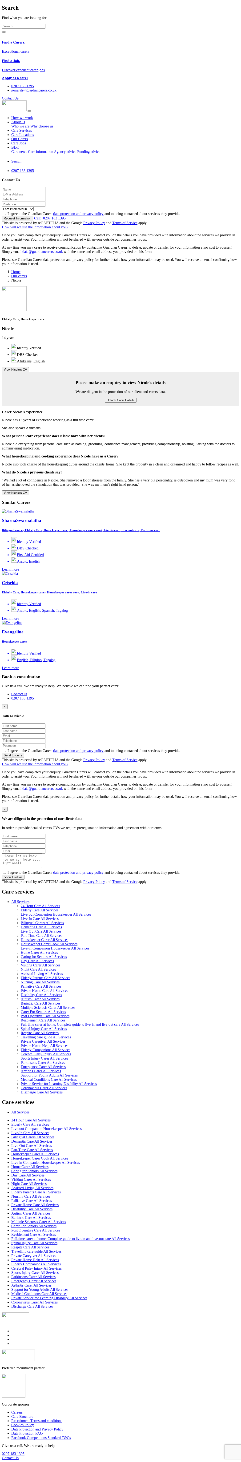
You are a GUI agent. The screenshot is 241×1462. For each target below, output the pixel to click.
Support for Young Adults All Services (49, 1075)
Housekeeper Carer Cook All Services (49, 944)
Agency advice (65, 152)
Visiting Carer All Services (40, 965)
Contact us (19, 694)
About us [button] (18, 122)
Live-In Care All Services (40, 919)
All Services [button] (20, 902)
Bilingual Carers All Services (42, 923)
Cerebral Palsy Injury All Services (46, 1054)
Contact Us (10, 98)
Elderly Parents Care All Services (45, 978)
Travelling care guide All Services (46, 1037)
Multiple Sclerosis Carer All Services (48, 1007)
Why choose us (41, 126)
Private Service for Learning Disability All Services (59, 1084)
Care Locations (22, 135)
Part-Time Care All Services (41, 936)
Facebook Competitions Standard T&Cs (41, 1438)
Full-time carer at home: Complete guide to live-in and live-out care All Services (80, 1024)
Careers (17, 1412)
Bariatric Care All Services (40, 1003)
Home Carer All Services (39, 952)
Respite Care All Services (40, 1033)
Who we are (20, 126)
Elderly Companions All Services (45, 1050)
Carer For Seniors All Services (43, 1012)
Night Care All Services (38, 969)
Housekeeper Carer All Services (44, 940)
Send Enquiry (13, 755)
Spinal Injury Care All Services (44, 1029)
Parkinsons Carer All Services (43, 1063)
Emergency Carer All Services (43, 1067)
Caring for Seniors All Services (44, 957)
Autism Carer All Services (40, 999)
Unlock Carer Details (121, 400)
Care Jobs (18, 143)
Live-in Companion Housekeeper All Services (55, 948)
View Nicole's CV (15, 369)
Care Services (21, 130)
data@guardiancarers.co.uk (42, 252)
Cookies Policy (22, 1425)
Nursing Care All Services (40, 982)
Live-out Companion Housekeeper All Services (56, 914)
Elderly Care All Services (39, 910)
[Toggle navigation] (29, 111)
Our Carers (19, 139)
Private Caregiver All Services (43, 1041)
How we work (22, 118)
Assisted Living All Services (42, 974)
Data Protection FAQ (27, 1433)
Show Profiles (13, 877)
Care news (19, 152)
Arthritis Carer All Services (41, 1071)
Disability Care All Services (41, 995)
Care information (40, 152)
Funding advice (88, 152)
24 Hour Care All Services (40, 906)
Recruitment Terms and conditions (36, 1421)
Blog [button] (15, 147)
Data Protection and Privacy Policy (37, 1429)
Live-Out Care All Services (41, 931)
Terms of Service (124, 223)
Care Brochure (22, 1416)
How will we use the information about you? (35, 227)
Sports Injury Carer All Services (44, 1058)
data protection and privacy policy (78, 214)
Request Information (17, 218)
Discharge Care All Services (42, 1092)
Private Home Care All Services (44, 991)
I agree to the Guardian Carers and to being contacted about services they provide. (94, 214)
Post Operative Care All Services (45, 1016)
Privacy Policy (94, 223)
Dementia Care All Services (41, 927)
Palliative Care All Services (41, 986)
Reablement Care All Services (43, 1020)
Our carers (19, 276)
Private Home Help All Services (44, 1046)
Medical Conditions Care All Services (49, 1079)
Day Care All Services (37, 961)
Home (15, 272)
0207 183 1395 (50, 218)
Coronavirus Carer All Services (44, 1088)
